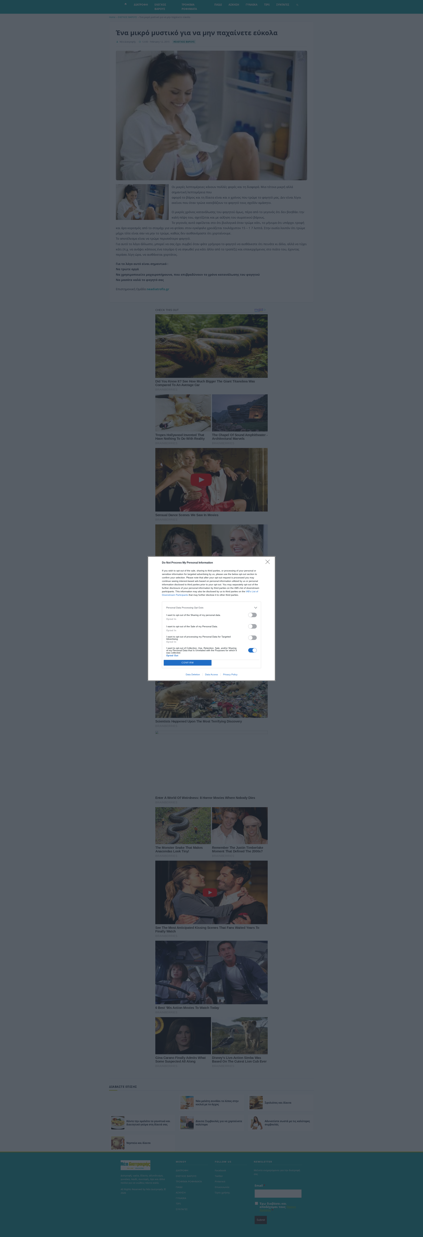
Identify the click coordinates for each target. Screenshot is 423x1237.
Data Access (211, 674)
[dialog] (211, 618)
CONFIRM (188, 662)
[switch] (252, 615)
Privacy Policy (230, 674)
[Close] (269, 563)
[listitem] (211, 607)
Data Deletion (193, 674)
